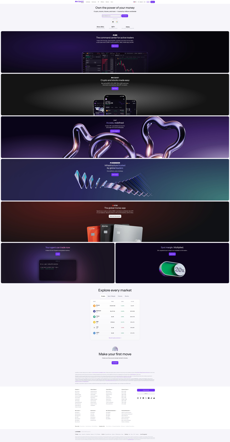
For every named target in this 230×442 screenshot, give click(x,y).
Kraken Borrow (78, 405)
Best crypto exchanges (126, 420)
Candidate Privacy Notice (130, 426)
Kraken (80, 434)
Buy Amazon (93, 417)
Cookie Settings (88, 426)
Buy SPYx (108, 417)
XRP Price (108, 396)
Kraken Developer (94, 396)
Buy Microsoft (93, 420)
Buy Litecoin (77, 421)
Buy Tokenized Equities (111, 410)
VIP (95, 434)
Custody (137, 434)
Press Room (93, 397)
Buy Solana (77, 420)
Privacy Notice (82, 426)
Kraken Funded (78, 407)
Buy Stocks (93, 410)
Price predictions (109, 403)
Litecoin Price (108, 400)
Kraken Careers (94, 392)
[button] (88, 2)
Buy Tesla (92, 414)
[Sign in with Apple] (113, 22)
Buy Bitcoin (77, 412)
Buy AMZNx (108, 418)
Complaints (93, 405)
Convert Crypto (125, 389)
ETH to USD (124, 392)
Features (77, 389)
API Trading (77, 400)
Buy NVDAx (108, 412)
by (77, 431)
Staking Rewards (78, 402)
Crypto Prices (109, 389)
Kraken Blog (93, 394)
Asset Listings (93, 400)
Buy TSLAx (108, 414)
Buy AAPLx (108, 415)
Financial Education (126, 410)
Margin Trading (78, 394)
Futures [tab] (120, 296)
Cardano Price (109, 397)
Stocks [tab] (127, 296)
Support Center (94, 403)
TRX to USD (124, 402)
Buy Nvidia (93, 412)
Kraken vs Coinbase (125, 421)
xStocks (113, 434)
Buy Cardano (77, 418)
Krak (129, 434)
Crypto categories (109, 402)
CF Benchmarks (118, 434)
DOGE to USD (124, 399)
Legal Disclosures (131, 439)
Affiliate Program (94, 399)
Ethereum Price (109, 392)
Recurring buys (78, 403)
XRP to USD (124, 394)
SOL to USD (124, 397)
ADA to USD (124, 400)
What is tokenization (126, 417)
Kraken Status (93, 402)
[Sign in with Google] (117, 22)
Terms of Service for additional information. (124, 377)
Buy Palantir (93, 418)
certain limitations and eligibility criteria (99, 372)
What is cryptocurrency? (126, 412)
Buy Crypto (77, 391)
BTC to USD (124, 391)
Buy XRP (76, 417)
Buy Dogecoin (77, 415)
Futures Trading (78, 396)
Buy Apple (93, 415)
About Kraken (94, 389)
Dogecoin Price (109, 394)
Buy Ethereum (77, 414)
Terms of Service (109, 426)
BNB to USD (124, 396)
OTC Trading (77, 397)
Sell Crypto (77, 392)
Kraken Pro (84, 434)
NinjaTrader (88, 434)
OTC (134, 434)
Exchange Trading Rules (116, 426)
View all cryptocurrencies (114, 338)
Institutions (77, 399)
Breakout (92, 434)
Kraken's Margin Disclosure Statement (143, 372)
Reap (122, 434)
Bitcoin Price (108, 391)
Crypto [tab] (103, 296)
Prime (132, 434)
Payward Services (108, 434)
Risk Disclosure (133, 374)
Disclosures (123, 426)
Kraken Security (94, 391)
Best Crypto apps (125, 418)
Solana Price (108, 399)
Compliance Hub (102, 426)
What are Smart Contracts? (127, 414)
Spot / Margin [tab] (111, 296)
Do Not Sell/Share (95, 426)
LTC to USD (124, 403)
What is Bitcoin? (125, 415)
